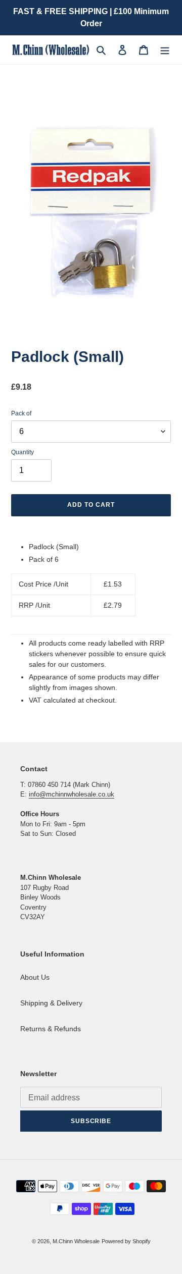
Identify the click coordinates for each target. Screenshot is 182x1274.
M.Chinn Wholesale (76, 1241)
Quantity (22, 452)
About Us (35, 977)
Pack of (21, 413)
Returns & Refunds (50, 1029)
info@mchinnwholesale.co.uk (71, 794)
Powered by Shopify (126, 1241)
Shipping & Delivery (51, 1003)
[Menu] (164, 49)
